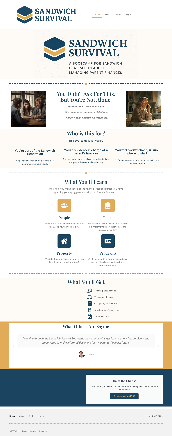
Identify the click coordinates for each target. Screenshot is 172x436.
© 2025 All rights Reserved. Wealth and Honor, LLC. (28, 431)
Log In (128, 14)
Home (97, 14)
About (107, 14)
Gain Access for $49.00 (124, 396)
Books (118, 14)
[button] (13, 346)
